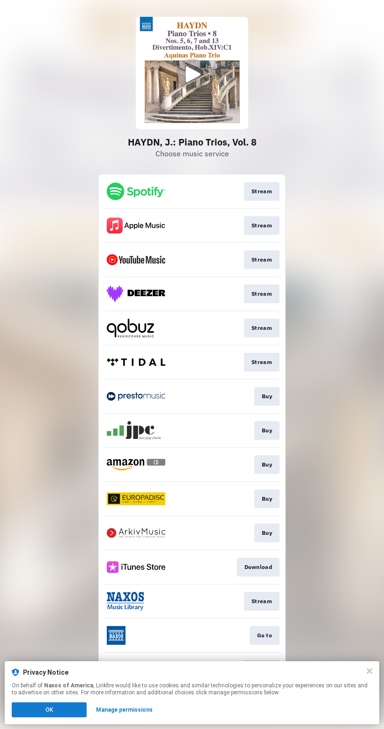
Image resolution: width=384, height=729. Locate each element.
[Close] (369, 670)
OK (49, 710)
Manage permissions (124, 710)
